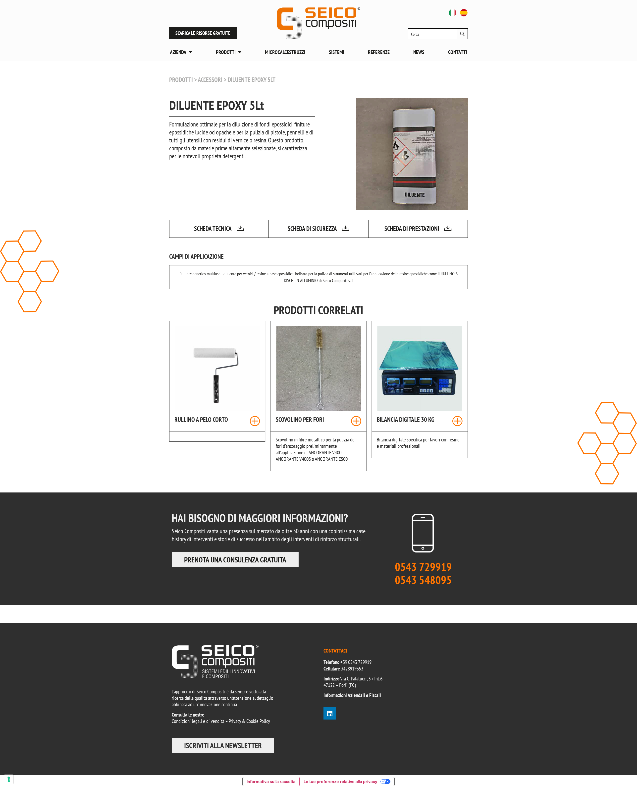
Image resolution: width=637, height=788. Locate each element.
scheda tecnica (213, 229)
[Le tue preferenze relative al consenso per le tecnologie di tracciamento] (8, 779)
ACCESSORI (210, 80)
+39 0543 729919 (356, 662)
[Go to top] (622, 773)
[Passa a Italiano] (452, 12)
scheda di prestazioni (411, 229)
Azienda (178, 52)
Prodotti (226, 52)
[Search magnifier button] (462, 34)
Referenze (379, 52)
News (418, 52)
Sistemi (336, 52)
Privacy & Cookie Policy (249, 721)
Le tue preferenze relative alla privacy (340, 781)
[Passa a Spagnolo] (464, 12)
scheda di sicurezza (312, 229)
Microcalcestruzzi (285, 52)
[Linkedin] (329, 713)
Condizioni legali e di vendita (198, 721)
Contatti (457, 52)
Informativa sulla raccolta (271, 781)
